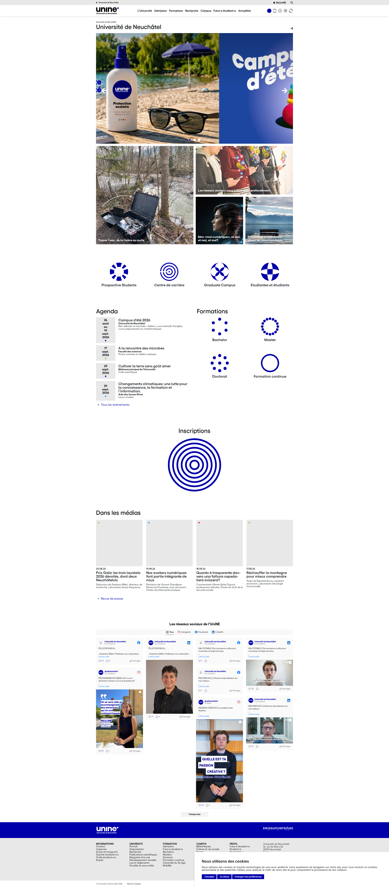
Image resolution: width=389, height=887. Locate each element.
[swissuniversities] (278, 828)
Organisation (136, 849)
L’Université (145, 10)
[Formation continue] (270, 364)
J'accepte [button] (209, 876)
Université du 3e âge (174, 862)
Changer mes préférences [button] (248, 876)
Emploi (99, 860)
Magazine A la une (139, 857)
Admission (160, 10)
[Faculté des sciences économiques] (290, 11)
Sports (200, 851)
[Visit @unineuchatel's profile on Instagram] (101, 672)
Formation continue (173, 860)
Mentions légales (134, 884)
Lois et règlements (139, 862)
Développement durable (142, 860)
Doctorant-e (236, 851)
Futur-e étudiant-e (224, 10)
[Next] (284, 90)
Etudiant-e (235, 849)
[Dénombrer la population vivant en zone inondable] (269, 220)
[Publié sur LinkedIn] (189, 643)
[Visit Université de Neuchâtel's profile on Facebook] (101, 642)
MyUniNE (281, 2)
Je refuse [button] (224, 876)
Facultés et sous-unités (141, 865)
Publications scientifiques (143, 854)
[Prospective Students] (119, 272)
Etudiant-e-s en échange (194, 459)
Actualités (244, 10)
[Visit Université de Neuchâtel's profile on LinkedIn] (151, 642)
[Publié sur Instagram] (139, 672)
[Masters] (270, 327)
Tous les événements (115, 404)
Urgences (101, 849)
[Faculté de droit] (285, 11)
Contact (100, 846)
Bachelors (168, 851)
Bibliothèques (203, 846)
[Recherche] (292, 2)
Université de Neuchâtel (108, 2)
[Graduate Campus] (219, 272)
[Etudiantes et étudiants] (270, 272)
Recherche (191, 10)
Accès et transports (107, 851)
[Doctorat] (219, 364)
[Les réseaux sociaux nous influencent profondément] (244, 170)
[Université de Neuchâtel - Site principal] (107, 829)
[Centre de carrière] (169, 272)
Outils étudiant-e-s (106, 857)
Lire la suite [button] (103, 656)
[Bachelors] (219, 327)
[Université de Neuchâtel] (107, 10)
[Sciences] (279, 11)
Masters (167, 854)
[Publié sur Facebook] (139, 643)
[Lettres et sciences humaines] (274, 11)
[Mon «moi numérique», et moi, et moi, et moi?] (219, 220)
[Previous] (104, 90)
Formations (176, 10)
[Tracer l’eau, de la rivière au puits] (144, 195)
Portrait (133, 846)
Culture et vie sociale (207, 849)
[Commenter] (205, 661)
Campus (206, 10)
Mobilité (167, 865)
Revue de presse (112, 598)
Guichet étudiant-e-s (107, 854)
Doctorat (168, 857)
